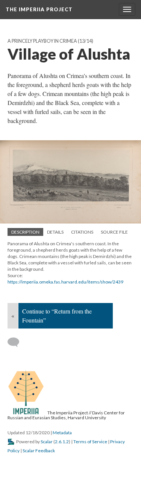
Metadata (62, 432)
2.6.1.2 (62, 441)
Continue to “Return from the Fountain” (57, 315)
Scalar (47, 441)
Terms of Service (90, 441)
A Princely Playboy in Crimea (42, 41)
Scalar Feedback (39, 450)
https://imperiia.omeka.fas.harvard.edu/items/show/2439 (65, 282)
